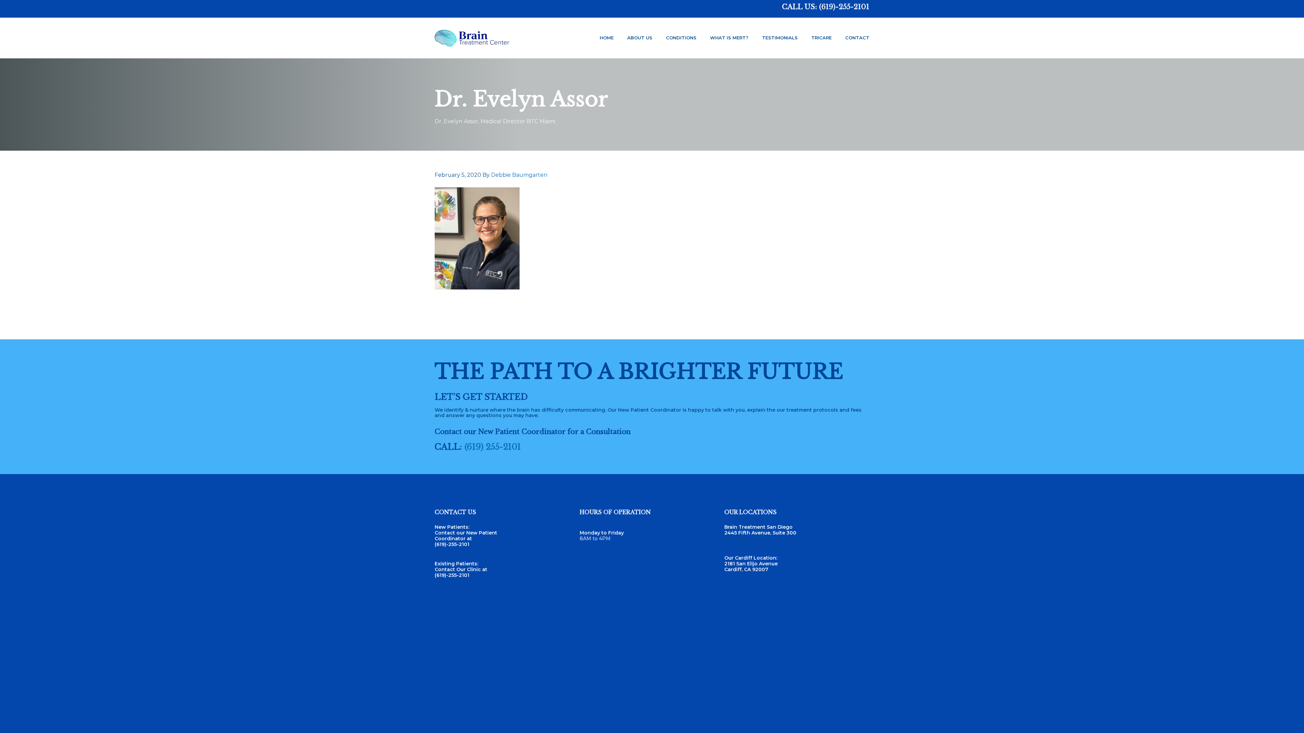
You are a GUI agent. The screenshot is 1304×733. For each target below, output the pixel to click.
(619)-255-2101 (844, 7)
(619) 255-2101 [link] (493, 447)
